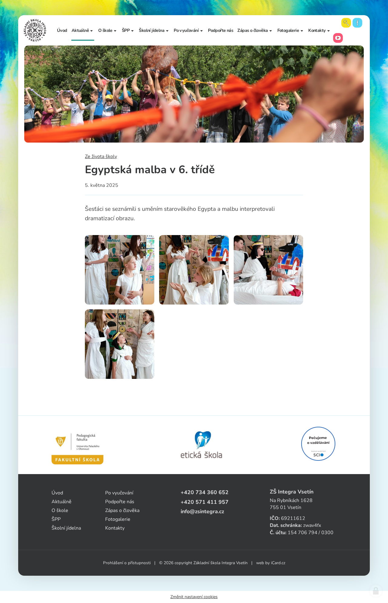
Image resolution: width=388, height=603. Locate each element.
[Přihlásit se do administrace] (376, 591)
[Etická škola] (201, 445)
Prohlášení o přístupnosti (127, 563)
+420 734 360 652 (205, 492)
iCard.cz (278, 563)
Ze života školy (101, 156)
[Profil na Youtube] (338, 38)
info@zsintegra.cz (202, 511)
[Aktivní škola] (318, 444)
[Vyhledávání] (346, 23)
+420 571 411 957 (205, 502)
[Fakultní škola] (77, 445)
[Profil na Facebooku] (357, 23)
